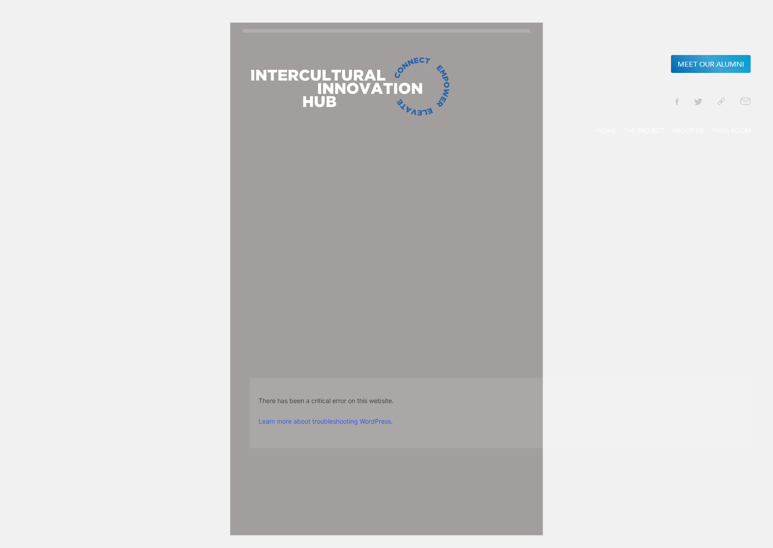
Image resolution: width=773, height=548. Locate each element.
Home (606, 131)
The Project (644, 131)
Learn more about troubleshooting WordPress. (326, 421)
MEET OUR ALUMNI (711, 64)
